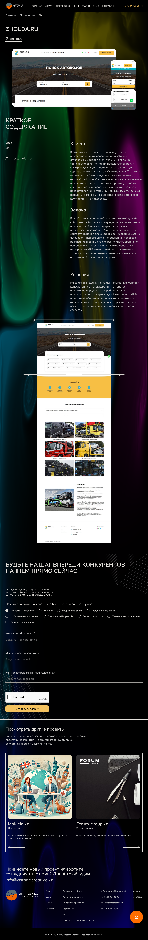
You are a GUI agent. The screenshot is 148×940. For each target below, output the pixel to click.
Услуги (49, 6)
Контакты (108, 6)
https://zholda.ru (21, 158)
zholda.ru (16, 38)
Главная (37, 6)
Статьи (86, 6)
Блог (48, 891)
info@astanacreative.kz (29, 880)
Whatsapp (138, 897)
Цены (76, 6)
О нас (96, 6)
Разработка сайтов (72, 891)
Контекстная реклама (73, 902)
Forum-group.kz (92, 824)
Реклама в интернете (72, 897)
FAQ (64, 914)
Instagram (137, 891)
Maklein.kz (18, 824)
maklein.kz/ (16, 828)
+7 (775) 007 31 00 (130, 6)
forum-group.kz (87, 828)
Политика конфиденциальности (78, 920)
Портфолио (63, 6)
